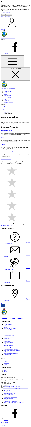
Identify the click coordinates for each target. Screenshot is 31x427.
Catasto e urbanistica (8, 342)
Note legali (6, 399)
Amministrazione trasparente (10, 397)
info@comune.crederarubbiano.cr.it (12, 386)
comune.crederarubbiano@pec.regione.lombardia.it (15, 388)
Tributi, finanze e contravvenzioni (12, 350)
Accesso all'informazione (9, 97)
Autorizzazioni (7, 354)
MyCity (3, 425)
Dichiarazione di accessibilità (10, 401)
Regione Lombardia (5, 16)
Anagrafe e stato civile (9, 335)
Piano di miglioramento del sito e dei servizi (14, 402)
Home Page (6, 112)
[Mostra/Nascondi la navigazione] (12, 61)
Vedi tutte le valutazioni (6, 225)
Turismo (6, 343)
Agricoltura (6, 100)
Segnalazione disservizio (9, 393)
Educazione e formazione (10, 347)
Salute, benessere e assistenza (11, 353)
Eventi (5, 371)
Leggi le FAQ (7, 390)
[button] (8, 91)
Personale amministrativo (9, 328)
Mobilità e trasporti (8, 345)
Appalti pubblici (7, 341)
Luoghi (5, 370)
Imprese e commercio (9, 339)
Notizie (5, 361)
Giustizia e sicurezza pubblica (11, 349)
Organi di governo (8, 324)
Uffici (5, 325)
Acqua (5, 99)
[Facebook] (4, 107)
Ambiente (6, 351)
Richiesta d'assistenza (9, 394)
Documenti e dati (8, 329)
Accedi (2, 109)
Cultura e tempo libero (9, 337)
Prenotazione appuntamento (10, 391)
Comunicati (6, 363)
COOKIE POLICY (5, 12)
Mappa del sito (4, 422)
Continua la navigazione (6, 14)
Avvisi (5, 364)
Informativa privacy (8, 398)
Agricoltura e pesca (8, 355)
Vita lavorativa (7, 338)
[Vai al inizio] (1, 303)
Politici (5, 327)
